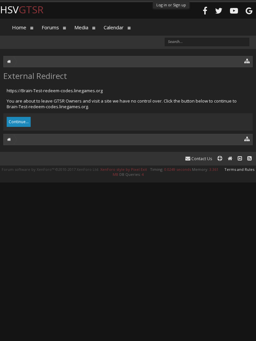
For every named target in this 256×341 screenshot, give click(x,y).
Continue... (19, 122)
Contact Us (201, 159)
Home (19, 27)
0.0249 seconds (177, 169)
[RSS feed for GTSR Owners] (249, 158)
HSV (22, 9)
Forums (50, 27)
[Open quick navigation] (247, 61)
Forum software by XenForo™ (50, 169)
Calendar (114, 27)
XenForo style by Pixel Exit (123, 169)
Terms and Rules (239, 169)
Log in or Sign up (171, 4)
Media (81, 27)
